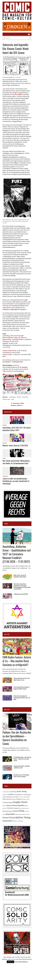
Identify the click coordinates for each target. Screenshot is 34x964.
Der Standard (23, 367)
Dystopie (28, 797)
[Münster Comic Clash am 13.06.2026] (17, 441)
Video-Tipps (6, 709)
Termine (5, 425)
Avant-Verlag (22, 791)
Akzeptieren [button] (10, 961)
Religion (4, 814)
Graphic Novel (20, 802)
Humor (14, 805)
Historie (4, 805)
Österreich (25, 397)
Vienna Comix (7, 354)
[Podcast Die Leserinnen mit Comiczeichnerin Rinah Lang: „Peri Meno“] (7, 699)
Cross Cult (15, 797)
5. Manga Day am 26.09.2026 (21, 594)
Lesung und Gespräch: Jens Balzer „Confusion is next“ (22, 767)
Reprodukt (10, 814)
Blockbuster (5, 794)
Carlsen (11, 794)
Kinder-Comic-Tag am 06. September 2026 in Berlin (20, 576)
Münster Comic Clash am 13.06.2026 (15, 445)
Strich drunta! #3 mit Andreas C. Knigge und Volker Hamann (22, 688)
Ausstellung (12, 397)
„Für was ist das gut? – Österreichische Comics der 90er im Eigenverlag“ (14, 337)
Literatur (10, 808)
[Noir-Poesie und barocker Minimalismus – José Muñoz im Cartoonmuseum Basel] (17, 456)
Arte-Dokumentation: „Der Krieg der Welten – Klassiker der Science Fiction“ (22, 759)
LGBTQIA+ (5, 808)
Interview (5, 476)
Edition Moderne (7, 799)
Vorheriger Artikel (18, 403)
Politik (21, 811)
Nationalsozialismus (8, 811)
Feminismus (24, 799)
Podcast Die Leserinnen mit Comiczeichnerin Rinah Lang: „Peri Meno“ (22, 697)
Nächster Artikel (16, 405)
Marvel (20, 808)
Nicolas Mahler (17, 94)
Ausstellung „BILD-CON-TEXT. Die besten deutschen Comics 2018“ (17, 428)
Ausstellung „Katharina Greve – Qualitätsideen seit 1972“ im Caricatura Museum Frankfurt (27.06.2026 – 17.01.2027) (17, 554)
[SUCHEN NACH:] (17, 38)
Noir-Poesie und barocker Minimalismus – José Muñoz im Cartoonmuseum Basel (17, 462)
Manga (16, 808)
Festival (19, 397)
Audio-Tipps (7, 634)
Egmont (14, 799)
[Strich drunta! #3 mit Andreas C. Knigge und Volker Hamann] (7, 691)
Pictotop (21, 371)
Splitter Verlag (22, 817)
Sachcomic (17, 814)
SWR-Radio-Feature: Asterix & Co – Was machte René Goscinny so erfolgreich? (17, 661)
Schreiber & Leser (24, 814)
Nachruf (27, 808)
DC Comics (20, 797)
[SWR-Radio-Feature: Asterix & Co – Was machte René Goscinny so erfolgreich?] (17, 654)
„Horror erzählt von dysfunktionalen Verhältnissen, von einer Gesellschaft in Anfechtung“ (16, 481)
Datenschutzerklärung (21, 961)
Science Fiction (9, 817)
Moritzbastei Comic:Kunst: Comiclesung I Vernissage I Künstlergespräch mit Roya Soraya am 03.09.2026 (22, 586)
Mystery (23, 808)
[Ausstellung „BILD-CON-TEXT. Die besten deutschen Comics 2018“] (17, 423)
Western (21, 821)
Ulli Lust (15, 302)
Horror (9, 805)
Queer (28, 811)
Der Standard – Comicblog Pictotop (13, 362)
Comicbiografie (27, 794)
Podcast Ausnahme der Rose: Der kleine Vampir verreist (22, 679)
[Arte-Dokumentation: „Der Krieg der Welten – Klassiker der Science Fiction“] (7, 761)
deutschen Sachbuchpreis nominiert (14, 309)
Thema (4, 458)
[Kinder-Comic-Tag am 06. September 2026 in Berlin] (7, 578)
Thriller (15, 821)
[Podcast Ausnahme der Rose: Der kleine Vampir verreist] (7, 682)
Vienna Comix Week (9, 351)
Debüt (24, 797)
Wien (12, 399)
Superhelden (7, 820)
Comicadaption (18, 794)
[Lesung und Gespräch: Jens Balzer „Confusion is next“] (7, 769)
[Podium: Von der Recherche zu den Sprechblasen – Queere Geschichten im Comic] (17, 729)
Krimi (26, 805)
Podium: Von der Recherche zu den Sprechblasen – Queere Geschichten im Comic (17, 738)
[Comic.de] (17, 11)
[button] (17, 26)
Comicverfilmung (7, 797)
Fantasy (18, 799)
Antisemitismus (6, 791)
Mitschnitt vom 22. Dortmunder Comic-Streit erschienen (21, 776)
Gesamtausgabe (7, 802)
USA (18, 821)
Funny (28, 799)
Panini (15, 811)
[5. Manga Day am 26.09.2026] (7, 597)
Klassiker (21, 805)
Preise (26, 811)
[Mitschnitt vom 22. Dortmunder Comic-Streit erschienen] (7, 778)
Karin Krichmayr (9, 77)
